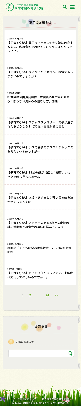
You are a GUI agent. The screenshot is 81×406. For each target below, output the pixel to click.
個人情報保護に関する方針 (56, 399)
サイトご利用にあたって (24, 399)
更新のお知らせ (25, 341)
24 (47, 295)
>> (57, 295)
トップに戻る (74, 395)
